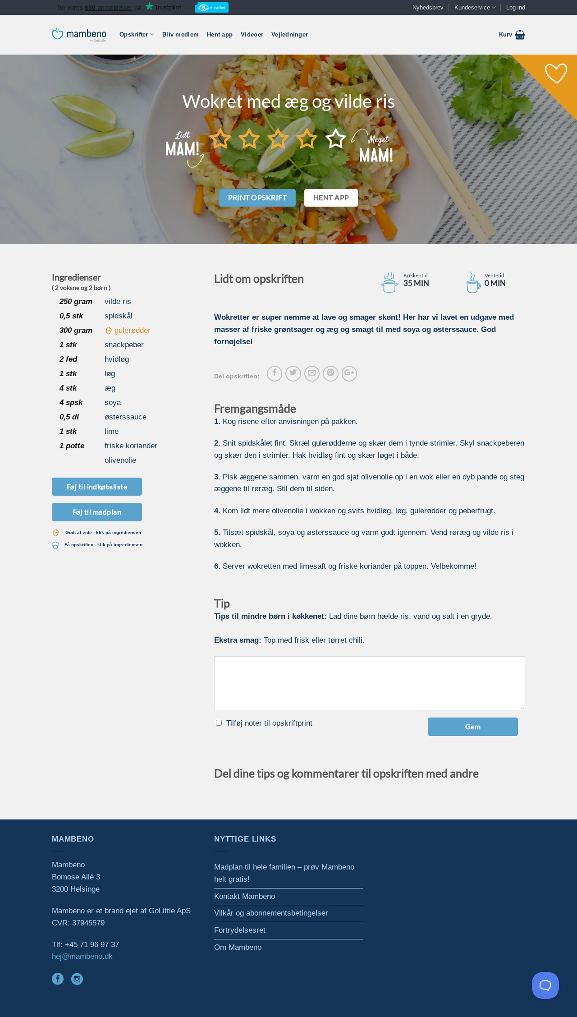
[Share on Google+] (349, 373)
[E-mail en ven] (312, 373)
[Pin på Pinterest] (330, 373)
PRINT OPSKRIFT (257, 197)
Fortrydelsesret (240, 930)
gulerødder (132, 330)
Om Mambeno (237, 947)
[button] (512, 35)
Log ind (515, 7)
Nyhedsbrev (428, 7)
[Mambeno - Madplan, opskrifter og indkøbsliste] (79, 34)
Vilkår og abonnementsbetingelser (271, 913)
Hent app (220, 34)
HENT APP (331, 197)
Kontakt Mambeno (244, 896)
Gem (473, 726)
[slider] (278, 138)
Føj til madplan (97, 511)
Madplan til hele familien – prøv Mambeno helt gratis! (284, 873)
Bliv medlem (180, 34)
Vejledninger (289, 34)
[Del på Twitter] (293, 373)
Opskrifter (133, 34)
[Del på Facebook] (274, 373)
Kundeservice (472, 7)
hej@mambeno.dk (82, 956)
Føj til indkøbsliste (97, 486)
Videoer (252, 34)
